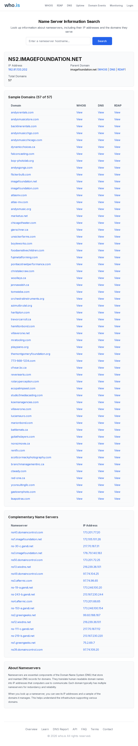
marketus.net (19, 216)
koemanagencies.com (25, 402)
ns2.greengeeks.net (23, 615)
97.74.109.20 (91, 649)
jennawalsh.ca (20, 285)
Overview (31, 729)
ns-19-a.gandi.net (22, 587)
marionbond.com (22, 422)
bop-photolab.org (22, 160)
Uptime (80, 5)
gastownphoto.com (23, 491)
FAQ (84, 729)
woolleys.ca (18, 278)
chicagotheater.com (23, 222)
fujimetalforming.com (24, 257)
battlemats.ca (19, 429)
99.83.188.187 (91, 615)
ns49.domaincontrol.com (27, 573)
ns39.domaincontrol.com (27, 649)
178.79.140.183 (92, 553)
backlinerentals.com (24, 126)
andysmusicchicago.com (26, 140)
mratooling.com (21, 340)
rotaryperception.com (25, 381)
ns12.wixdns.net (21, 622)
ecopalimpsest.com (23, 388)
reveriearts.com (21, 374)
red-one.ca (18, 478)
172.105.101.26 (92, 539)
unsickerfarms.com (23, 236)
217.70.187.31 (91, 546)
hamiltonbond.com (23, 326)
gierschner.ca (19, 229)
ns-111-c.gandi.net (22, 629)
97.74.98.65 (90, 580)
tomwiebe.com (20, 291)
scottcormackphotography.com (31, 457)
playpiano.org (19, 347)
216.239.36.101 (92, 622)
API (75, 729)
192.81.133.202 (17, 69)
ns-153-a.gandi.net (22, 608)
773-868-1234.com (23, 360)
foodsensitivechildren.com (27, 250)
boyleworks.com (21, 243)
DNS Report (60, 729)
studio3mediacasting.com (27, 395)
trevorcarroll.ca (21, 319)
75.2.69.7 (89, 642)
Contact (108, 729)
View (79, 112)
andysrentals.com (22, 112)
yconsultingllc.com (23, 485)
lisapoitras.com (20, 498)
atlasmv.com (19, 195)
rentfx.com (18, 450)
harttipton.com (20, 312)
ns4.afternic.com (21, 601)
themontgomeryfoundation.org (30, 354)
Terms (95, 729)
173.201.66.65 (91, 601)
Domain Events (97, 5)
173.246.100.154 (93, 608)
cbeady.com (18, 471)
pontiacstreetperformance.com (31, 264)
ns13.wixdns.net (21, 567)
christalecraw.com (22, 271)
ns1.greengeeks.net (23, 642)
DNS (69, 5)
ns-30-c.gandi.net (22, 546)
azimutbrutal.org (21, 305)
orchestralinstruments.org (27, 298)
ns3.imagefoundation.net (26, 553)
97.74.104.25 (91, 573)
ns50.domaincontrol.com (27, 560)
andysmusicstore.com (25, 119)
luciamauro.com (21, 416)
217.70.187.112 (91, 629)
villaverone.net (20, 333)
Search (102, 41)
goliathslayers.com (23, 436)
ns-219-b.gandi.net (22, 635)
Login (130, 5)
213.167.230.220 (93, 635)
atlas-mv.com (19, 202)
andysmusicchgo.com (25, 133)
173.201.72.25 (91, 560)
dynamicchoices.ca (23, 147)
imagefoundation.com (24, 188)
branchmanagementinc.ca (27, 464)
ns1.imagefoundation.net (26, 539)
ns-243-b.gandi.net (23, 594)
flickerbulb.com (21, 174)
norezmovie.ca (20, 443)
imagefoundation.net (24, 181)
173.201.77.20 (91, 532)
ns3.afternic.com (21, 580)
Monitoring (116, 5)
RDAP (60, 5)
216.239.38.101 (92, 567)
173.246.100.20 (92, 587)
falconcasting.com (22, 153)
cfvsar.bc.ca (18, 367)
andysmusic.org (21, 209)
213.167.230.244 (93, 594)
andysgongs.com (21, 167)
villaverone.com (21, 409)
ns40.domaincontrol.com (27, 532)
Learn (45, 729)
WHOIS (49, 5)
